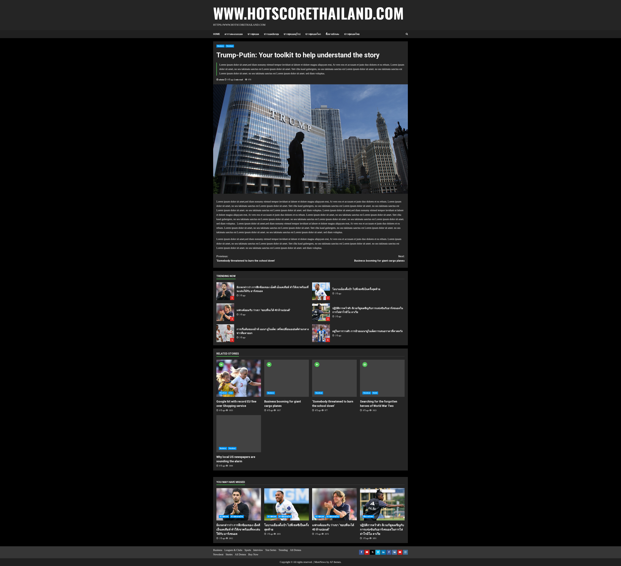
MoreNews (320, 562)
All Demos (240, 554)
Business (220, 46)
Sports (248, 550)
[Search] (407, 34)
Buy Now (253, 554)
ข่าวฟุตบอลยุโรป (292, 34)
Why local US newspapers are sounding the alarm (238, 433)
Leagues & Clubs (233, 550)
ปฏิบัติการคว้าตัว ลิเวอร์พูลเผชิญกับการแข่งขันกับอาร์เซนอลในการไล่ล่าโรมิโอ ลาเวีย (321, 312)
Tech (230, 393)
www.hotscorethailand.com (308, 13)
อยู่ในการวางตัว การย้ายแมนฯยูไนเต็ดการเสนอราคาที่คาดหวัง (321, 333)
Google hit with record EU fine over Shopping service (238, 378)
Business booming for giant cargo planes (379, 258)
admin (221, 80)
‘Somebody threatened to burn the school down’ (245, 258)
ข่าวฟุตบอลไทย (352, 34)
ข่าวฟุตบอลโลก (313, 34)
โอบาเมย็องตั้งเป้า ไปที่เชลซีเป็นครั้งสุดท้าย (321, 291)
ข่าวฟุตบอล (253, 34)
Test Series (270, 550)
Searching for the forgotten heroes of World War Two (382, 378)
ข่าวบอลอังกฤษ (271, 34)
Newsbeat (229, 46)
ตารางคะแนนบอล (234, 34)
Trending (283, 550)
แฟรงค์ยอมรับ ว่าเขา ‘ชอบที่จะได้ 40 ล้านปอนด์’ (225, 312)
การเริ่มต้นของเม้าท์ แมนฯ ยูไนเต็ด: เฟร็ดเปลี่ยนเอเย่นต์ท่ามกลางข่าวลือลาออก (225, 333)
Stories (229, 554)
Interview (258, 550)
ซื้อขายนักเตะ (332, 34)
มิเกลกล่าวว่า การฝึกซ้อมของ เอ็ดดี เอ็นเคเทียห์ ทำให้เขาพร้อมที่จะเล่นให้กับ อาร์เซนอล (225, 291)
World (375, 393)
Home (216, 34)
